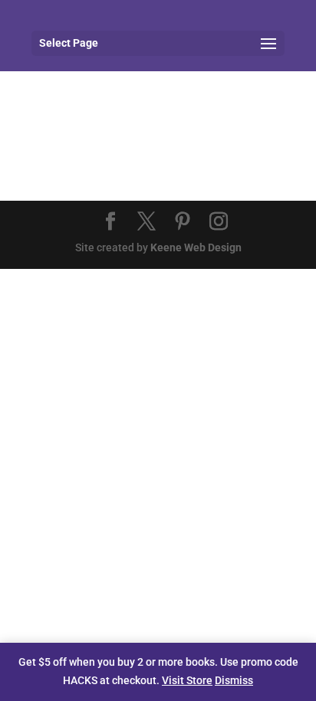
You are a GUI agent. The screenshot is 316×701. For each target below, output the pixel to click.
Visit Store (187, 680)
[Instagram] (218, 222)
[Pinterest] (182, 222)
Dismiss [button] (234, 680)
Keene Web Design (196, 247)
